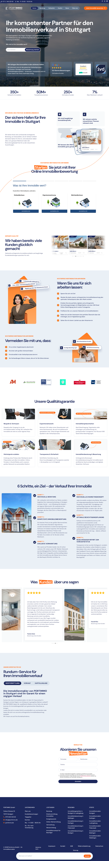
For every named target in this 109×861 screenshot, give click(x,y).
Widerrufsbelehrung (84, 846)
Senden (87, 856)
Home (34, 8)
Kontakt (62, 846)
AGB (71, 846)
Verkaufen (51, 8)
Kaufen (60, 8)
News (67, 8)
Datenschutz (99, 846)
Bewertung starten (32, 50)
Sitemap (75, 850)
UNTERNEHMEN (30, 807)
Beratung (42, 8)
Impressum (51, 846)
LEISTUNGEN (50, 807)
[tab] (12, 683)
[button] (3, 614)
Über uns (75, 8)
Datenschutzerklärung (85, 776)
